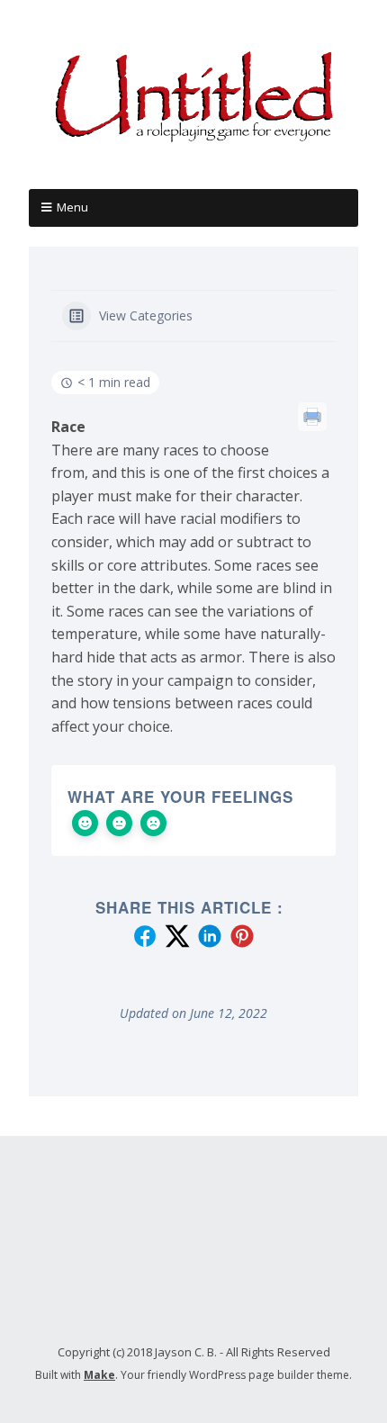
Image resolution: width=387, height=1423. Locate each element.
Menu (72, 207)
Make (99, 1374)
